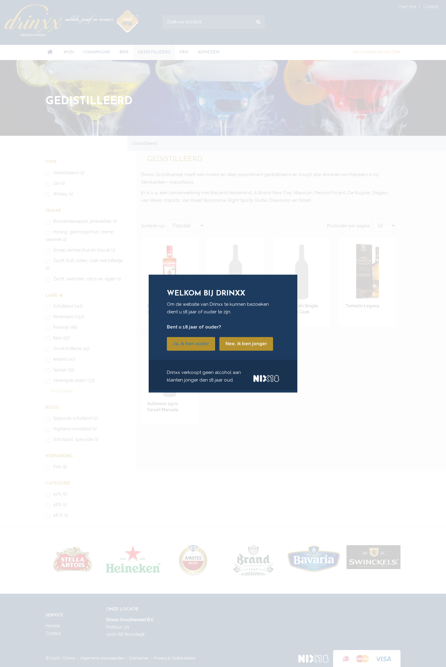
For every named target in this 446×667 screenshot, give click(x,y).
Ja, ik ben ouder (191, 343)
